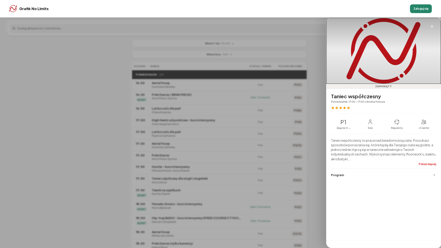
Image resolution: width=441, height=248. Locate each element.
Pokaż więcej (427, 164)
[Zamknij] (432, 26)
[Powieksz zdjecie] (383, 51)
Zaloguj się (420, 8)
